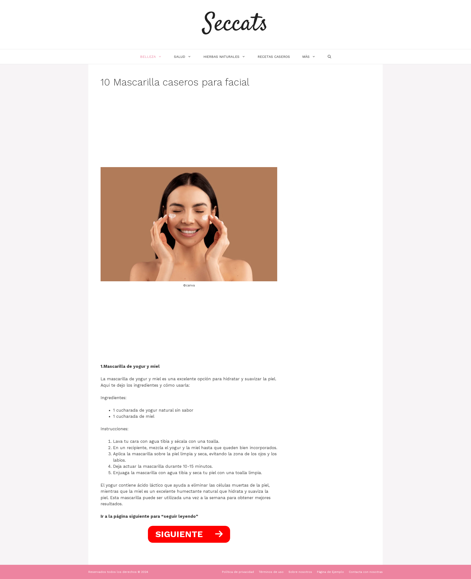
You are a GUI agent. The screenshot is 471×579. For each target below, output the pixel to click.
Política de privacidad (238, 572)
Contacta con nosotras (366, 572)
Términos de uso (271, 572)
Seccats (235, 24)
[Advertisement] (189, 131)
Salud (179, 57)
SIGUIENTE (180, 534)
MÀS (306, 57)
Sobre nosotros (300, 572)
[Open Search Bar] (329, 56)
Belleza (148, 57)
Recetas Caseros (274, 57)
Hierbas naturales (221, 57)
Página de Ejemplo (330, 572)
